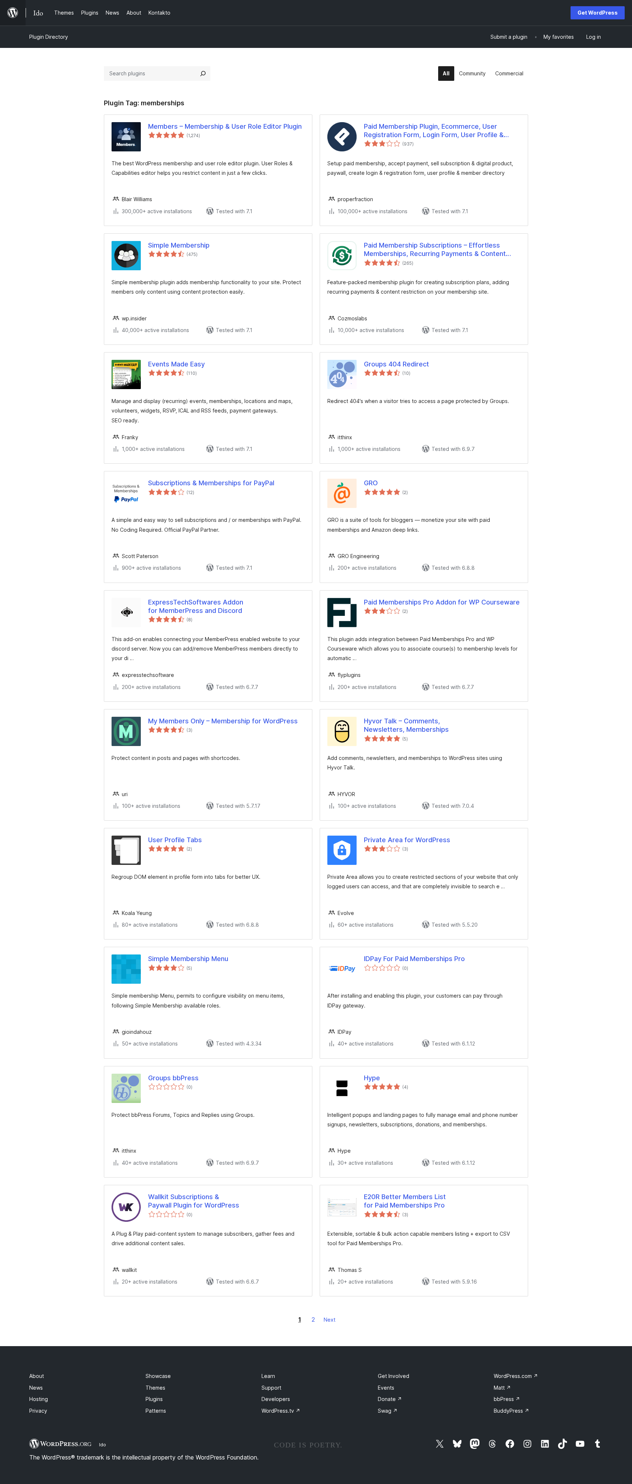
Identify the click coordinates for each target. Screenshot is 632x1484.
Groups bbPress (173, 1078)
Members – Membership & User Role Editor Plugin (225, 126)
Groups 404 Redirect (396, 364)
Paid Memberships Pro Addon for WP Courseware (442, 602)
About (36, 1376)
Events (386, 1388)
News (36, 1388)
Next (329, 1320)
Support (271, 1388)
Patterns (156, 1411)
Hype (372, 1078)
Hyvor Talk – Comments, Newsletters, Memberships (406, 725)
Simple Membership (179, 245)
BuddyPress (511, 1411)
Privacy (38, 1411)
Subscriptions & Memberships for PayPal (211, 483)
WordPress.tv (281, 1411)
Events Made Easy (176, 364)
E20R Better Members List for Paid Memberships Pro (405, 1201)
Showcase (158, 1376)
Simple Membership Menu (188, 959)
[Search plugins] (203, 73)
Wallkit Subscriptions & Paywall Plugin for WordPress (193, 1201)
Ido (102, 1444)
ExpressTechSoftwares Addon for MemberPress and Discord (195, 606)
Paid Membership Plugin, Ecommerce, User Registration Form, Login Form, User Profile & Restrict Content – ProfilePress (434, 131)
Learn (268, 1376)
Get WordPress (598, 13)
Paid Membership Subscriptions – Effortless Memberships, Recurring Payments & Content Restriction (435, 249)
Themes (155, 1388)
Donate (390, 1399)
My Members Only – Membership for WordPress (223, 721)
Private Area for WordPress (407, 840)
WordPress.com (516, 1376)
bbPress (507, 1399)
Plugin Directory (48, 37)
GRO (371, 483)
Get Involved (393, 1376)
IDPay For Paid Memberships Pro (414, 959)
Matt (502, 1388)
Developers (276, 1399)
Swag (388, 1411)
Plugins (154, 1399)
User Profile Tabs (175, 840)
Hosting (38, 1399)
